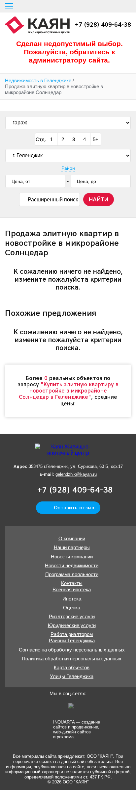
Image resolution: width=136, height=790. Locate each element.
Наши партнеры (72, 547)
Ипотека (71, 598)
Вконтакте (61, 708)
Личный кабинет (128, 6)
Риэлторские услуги (72, 616)
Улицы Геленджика (71, 676)
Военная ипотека (71, 589)
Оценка (71, 607)
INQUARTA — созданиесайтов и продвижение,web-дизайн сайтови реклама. (76, 729)
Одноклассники (48, 708)
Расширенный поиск (53, 199)
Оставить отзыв (74, 508)
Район (68, 168)
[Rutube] (73, 708)
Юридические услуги (72, 625)
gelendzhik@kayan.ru (76, 474)
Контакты (72, 583)
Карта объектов (71, 667)
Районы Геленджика (72, 640)
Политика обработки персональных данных (71, 658)
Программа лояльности (71, 574)
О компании (71, 538)
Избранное (116, 6)
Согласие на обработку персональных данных (72, 649)
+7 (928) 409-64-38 (103, 24)
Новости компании (72, 556)
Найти (98, 199)
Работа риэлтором (72, 634)
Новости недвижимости (71, 565)
